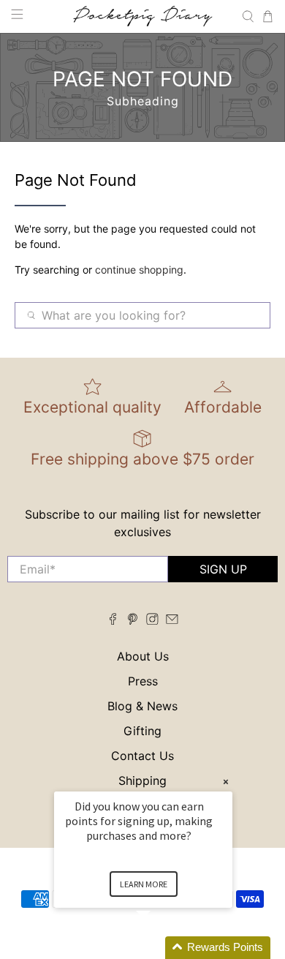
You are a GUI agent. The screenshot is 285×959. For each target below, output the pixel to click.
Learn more (143, 884)
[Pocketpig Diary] (143, 16)
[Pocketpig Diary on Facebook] (113, 620)
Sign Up (223, 569)
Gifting (142, 730)
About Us (143, 656)
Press (143, 681)
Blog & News (142, 706)
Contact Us (142, 755)
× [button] (226, 782)
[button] (160, 947)
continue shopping (139, 269)
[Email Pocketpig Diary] (172, 620)
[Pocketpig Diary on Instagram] (152, 620)
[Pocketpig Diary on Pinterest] (132, 620)
